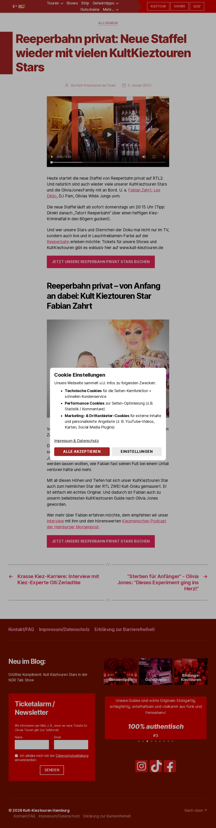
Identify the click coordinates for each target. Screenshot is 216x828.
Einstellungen (137, 451)
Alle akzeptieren (82, 451)
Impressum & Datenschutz (76, 440)
